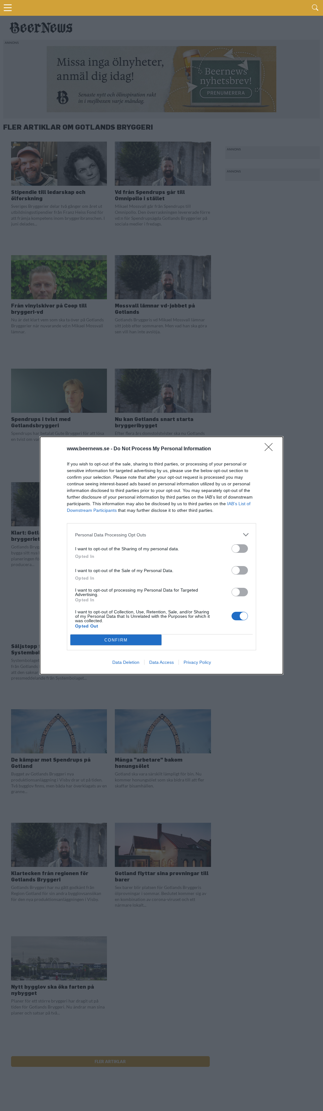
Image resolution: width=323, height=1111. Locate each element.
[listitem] (161, 534)
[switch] (240, 548)
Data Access (161, 662)
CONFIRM (116, 640)
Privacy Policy (197, 662)
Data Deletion (125, 662)
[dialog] (161, 555)
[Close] (271, 449)
